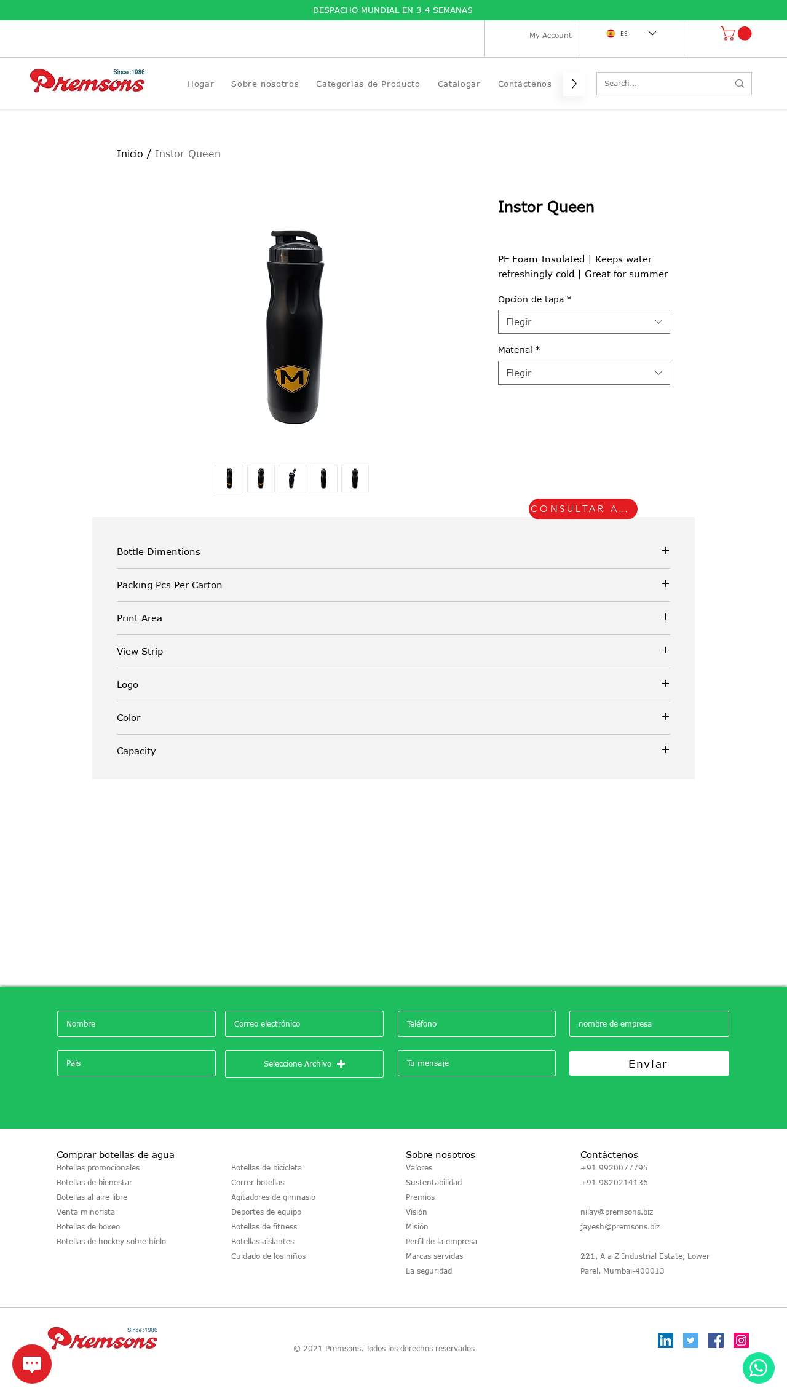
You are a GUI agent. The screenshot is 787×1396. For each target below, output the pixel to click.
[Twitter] (690, 1340)
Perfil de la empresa (441, 1241)
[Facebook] (716, 1340)
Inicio (130, 153)
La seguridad (429, 1270)
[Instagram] (741, 1340)
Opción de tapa (535, 299)
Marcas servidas (434, 1256)
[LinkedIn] (665, 1340)
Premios (420, 1197)
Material (519, 349)
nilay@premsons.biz (616, 1211)
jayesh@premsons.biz (620, 1226)
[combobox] (584, 322)
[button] (738, 33)
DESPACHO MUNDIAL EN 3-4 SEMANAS (394, 10)
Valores (419, 1167)
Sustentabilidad (434, 1182)
